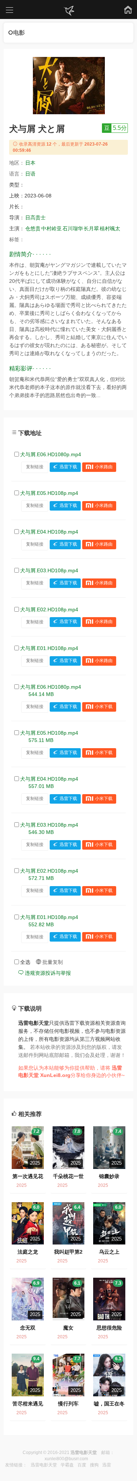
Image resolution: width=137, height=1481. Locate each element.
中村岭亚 (51, 228)
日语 (30, 174)
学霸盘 (67, 1464)
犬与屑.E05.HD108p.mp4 (49, 493)
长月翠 (91, 228)
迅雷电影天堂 (44, 1464)
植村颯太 (110, 228)
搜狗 (94, 1464)
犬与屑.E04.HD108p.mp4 (49, 532)
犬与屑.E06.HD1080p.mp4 (50, 454)
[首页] (68, 11)
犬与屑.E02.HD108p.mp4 (49, 609)
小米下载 (104, 706)
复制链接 (34, 466)
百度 (81, 1464)
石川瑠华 (72, 228)
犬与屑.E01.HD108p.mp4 (49, 648)
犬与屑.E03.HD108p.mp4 (49, 570)
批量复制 (52, 962)
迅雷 (106, 1464)
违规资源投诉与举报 (47, 973)
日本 (30, 163)
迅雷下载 (68, 466)
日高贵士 (35, 217)
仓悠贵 (33, 228)
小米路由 (104, 466)
